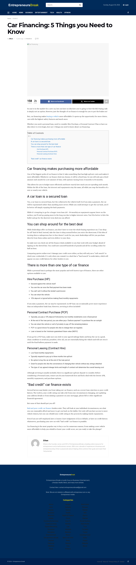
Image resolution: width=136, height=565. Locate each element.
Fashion (51, 540)
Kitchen (68, 524)
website (85, 543)
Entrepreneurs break (51, 538)
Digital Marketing (51, 526)
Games (68, 510)
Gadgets (68, 507)
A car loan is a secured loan (40, 142)
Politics (68, 549)
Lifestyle (68, 529)
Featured (51, 543)
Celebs (51, 518)
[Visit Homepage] (24, 4)
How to (68, 521)
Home (14, 12)
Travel (85, 532)
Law (68, 526)
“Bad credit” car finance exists (41, 159)
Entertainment (41, 12)
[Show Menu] (8, 12)
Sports (85, 515)
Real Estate (85, 504)
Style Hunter (85, 524)
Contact (122, 561)
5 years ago (19, 38)
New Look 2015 (68, 538)
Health (59, 12)
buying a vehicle (53, 116)
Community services (51, 521)
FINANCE (15, 18)
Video (85, 538)
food (51, 549)
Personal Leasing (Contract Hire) (47, 154)
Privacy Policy (113, 561)
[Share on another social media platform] (106, 101)
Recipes (85, 507)
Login (126, 5)
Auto (51, 507)
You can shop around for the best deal (44, 144)
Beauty (51, 510)
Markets (68, 532)
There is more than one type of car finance (46, 147)
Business (29, 12)
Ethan (11, 38)
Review (85, 510)
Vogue (85, 540)
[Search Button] (80, 5)
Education (51, 532)
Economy (51, 529)
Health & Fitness (68, 515)
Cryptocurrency (51, 524)
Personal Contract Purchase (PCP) (47, 151)
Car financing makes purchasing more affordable (48, 139)
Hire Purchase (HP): (43, 149)
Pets (68, 546)
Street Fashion (85, 521)
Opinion (67, 12)
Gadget (68, 504)
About (105, 561)
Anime (51, 504)
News (21, 12)
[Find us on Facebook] (128, 12)
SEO (85, 513)
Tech (52, 12)
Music (68, 535)
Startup (85, 518)
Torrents (85, 529)
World (85, 546)
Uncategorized (85, 535)
